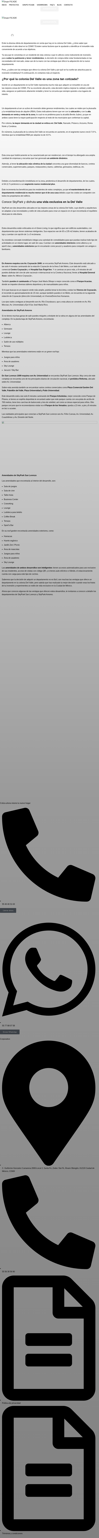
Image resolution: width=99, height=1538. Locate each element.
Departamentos (9, 26)
